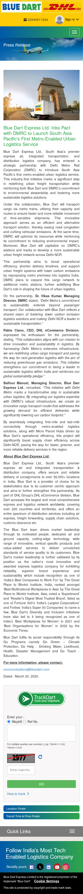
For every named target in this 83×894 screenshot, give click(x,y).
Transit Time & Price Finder (23, 816)
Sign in (70, 19)
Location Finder (16, 808)
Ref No (32, 721)
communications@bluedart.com (26, 669)
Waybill (17, 721)
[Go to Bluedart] (41, 6)
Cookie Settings (46, 881)
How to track (16, 793)
